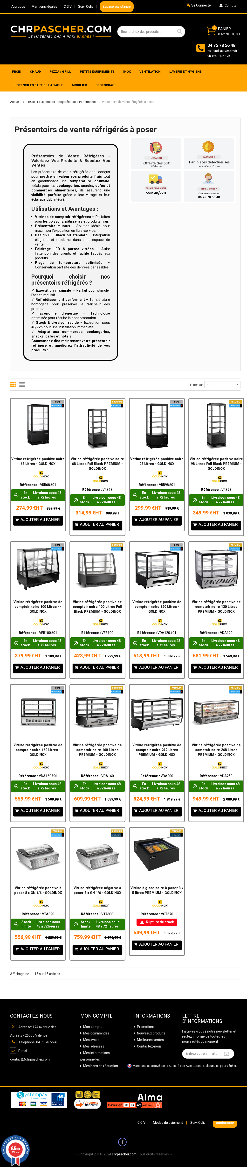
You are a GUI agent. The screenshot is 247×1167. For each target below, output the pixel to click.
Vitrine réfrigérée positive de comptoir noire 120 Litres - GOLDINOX (156, 607)
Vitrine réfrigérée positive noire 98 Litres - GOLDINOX (157, 461)
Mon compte (92, 1026)
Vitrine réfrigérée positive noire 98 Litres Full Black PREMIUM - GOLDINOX (216, 464)
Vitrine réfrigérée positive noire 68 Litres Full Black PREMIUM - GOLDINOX (97, 464)
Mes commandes (95, 1033)
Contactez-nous (149, 1046)
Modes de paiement (168, 1123)
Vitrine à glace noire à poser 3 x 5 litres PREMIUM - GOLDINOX (156, 890)
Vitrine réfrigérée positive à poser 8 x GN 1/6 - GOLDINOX (38, 890)
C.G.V (68, 6)
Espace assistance (117, 6)
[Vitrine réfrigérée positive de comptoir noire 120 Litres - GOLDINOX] (157, 569)
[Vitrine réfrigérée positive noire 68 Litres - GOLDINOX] (38, 426)
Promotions (145, 1026)
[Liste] (22, 384)
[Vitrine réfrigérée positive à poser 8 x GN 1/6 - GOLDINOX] (38, 855)
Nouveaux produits (150, 1033)
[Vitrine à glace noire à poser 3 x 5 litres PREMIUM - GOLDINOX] (157, 855)
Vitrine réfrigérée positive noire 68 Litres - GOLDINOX (38, 461)
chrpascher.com (124, 1154)
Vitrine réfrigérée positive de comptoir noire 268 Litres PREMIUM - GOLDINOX (216, 750)
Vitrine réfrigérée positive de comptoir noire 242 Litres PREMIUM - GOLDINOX (156, 750)
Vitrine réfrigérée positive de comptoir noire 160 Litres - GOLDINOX (38, 750)
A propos (18, 6)
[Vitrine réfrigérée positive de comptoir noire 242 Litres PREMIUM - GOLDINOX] (157, 712)
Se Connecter (201, 5)
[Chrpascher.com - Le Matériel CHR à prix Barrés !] (60, 31)
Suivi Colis (85, 6)
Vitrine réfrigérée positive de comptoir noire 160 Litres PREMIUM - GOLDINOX (97, 750)
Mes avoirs (90, 1039)
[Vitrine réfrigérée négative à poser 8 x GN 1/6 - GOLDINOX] (97, 855)
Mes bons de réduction (100, 1066)
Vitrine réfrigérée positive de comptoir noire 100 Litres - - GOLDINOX (38, 607)
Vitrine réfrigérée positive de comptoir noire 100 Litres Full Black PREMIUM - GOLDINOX (97, 607)
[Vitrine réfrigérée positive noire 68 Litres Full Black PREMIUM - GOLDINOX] (97, 426)
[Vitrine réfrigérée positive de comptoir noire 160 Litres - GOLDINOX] (38, 712)
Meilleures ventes (150, 1039)
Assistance (225, 1122)
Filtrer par (196, 385)
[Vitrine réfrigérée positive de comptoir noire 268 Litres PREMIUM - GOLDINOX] (216, 712)
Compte (230, 5)
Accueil (15, 102)
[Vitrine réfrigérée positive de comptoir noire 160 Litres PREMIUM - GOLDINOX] (97, 712)
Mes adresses (93, 1046)
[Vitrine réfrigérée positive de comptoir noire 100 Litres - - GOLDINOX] (38, 569)
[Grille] (13, 384)
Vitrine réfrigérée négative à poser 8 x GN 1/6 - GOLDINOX (97, 890)
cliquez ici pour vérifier (221, 1066)
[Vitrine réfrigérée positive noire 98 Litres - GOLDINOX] (157, 426)
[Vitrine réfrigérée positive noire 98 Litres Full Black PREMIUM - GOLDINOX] (216, 426)
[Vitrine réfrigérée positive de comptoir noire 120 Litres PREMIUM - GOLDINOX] (216, 569)
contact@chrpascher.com (30, 1059)
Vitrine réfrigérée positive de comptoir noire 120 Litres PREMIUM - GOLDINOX (216, 607)
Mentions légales (44, 6)
